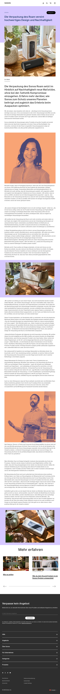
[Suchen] (47, 3)
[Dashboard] (7, 3)
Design (6, 12)
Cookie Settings (28, 683)
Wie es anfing (8, 574)
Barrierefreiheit (6, 680)
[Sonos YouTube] (11, 672)
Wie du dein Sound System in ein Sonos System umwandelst (45, 577)
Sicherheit (4, 683)
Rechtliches (5, 678)
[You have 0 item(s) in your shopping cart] (50, 3)
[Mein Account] (43, 3)
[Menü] (55, 3)
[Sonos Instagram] (6, 672)
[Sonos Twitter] (8, 672)
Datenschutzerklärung (27, 623)
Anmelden (30, 618)
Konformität (27, 680)
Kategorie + (51, 12)
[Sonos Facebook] (3, 672)
